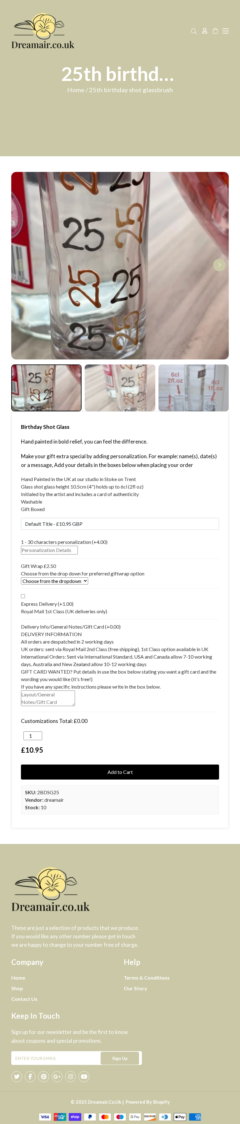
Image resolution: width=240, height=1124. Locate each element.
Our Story (135, 988)
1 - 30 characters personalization (64, 542)
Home (18, 978)
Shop (17, 988)
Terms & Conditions (147, 978)
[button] (219, 265)
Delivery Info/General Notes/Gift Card (71, 627)
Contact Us (24, 999)
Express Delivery (47, 604)
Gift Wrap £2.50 (38, 566)
